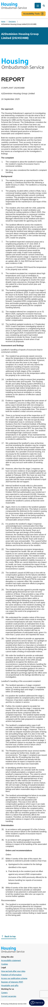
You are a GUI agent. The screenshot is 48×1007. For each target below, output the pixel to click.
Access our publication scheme (14, 978)
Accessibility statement (11, 960)
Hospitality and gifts (9, 985)
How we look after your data (13, 971)
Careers (4, 993)
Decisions (12, 21)
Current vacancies (8, 996)
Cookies (4, 964)
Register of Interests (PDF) (12, 982)
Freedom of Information (11, 975)
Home (3, 21)
